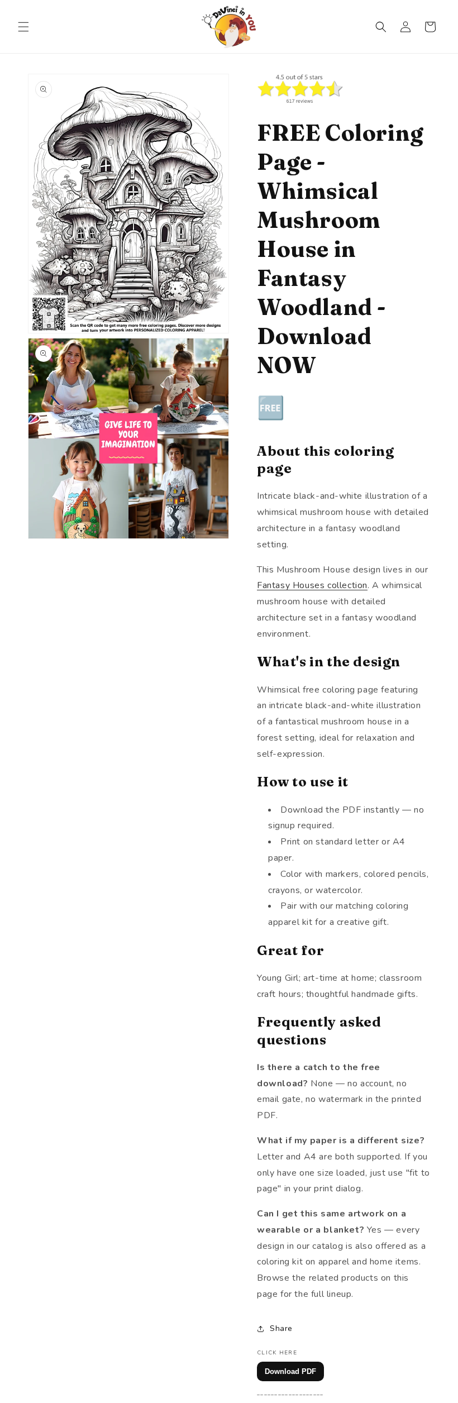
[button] (23, 27)
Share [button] (281, 1328)
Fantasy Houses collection (312, 585)
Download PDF (290, 1371)
